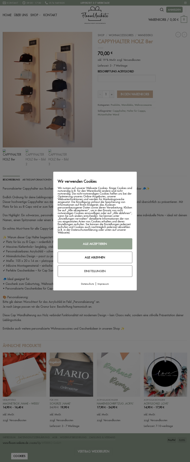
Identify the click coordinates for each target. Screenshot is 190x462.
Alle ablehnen (95, 257)
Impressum (103, 283)
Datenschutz (87, 283)
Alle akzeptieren (95, 243)
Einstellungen (95, 271)
